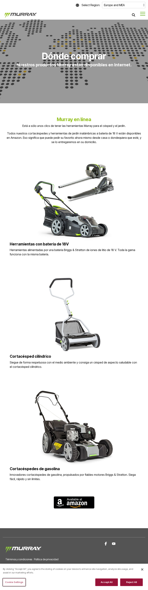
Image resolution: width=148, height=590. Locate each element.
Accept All (106, 582)
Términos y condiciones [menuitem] (18, 559)
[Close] (142, 569)
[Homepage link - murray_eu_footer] (23, 553)
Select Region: (91, 5)
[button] (142, 13)
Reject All (131, 582)
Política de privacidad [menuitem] (46, 559)
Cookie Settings (14, 582)
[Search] (133, 15)
